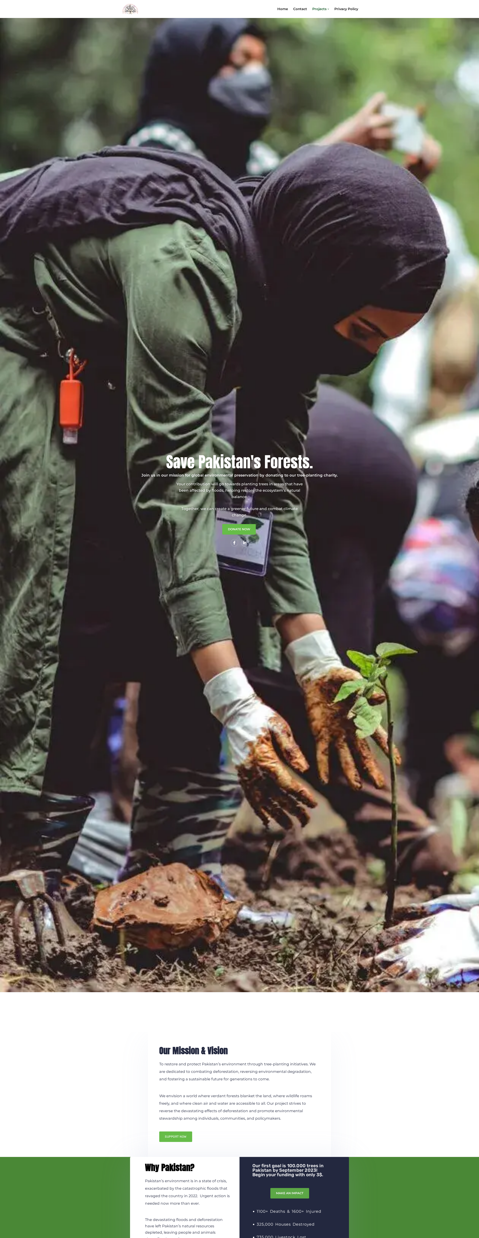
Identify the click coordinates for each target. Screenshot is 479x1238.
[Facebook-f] (234, 543)
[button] (328, 9)
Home (282, 9)
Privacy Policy (346, 9)
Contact (300, 9)
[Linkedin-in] (244, 543)
